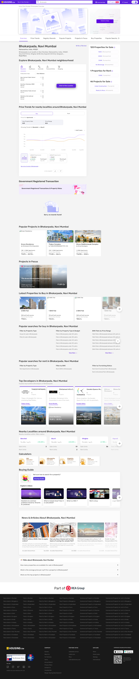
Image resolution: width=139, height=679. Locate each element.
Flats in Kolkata (27, 622)
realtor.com (72, 654)
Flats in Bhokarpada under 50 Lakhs (67, 343)
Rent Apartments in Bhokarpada (29, 369)
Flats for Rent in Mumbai (46, 598)
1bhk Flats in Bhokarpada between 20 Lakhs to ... (107, 334)
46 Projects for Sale (100, 81)
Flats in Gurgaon (28, 616)
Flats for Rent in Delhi (45, 613)
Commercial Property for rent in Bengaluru (118, 601)
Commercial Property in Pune (89, 607)
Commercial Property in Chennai (89, 610)
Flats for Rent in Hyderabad (47, 604)
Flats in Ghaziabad (28, 637)
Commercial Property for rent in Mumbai (118, 598)
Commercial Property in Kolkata (89, 622)
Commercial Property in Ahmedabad (90, 625)
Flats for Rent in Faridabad (47, 634)
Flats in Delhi (27, 613)
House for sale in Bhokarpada (28, 334)
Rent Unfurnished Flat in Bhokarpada (103, 372)
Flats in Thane (27, 628)
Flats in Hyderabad (28, 604)
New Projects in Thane (66, 628)
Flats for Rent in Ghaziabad (47, 637)
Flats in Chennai (28, 610)
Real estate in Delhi (9, 613)
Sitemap (95, 657)
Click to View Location (105, 21)
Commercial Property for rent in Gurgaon (118, 616)
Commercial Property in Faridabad (90, 634)
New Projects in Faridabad (67, 634)
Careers (47, 651)
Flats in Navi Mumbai (29, 631)
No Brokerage (104, 65)
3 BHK (104, 60)
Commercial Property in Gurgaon (90, 616)
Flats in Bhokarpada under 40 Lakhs (67, 340)
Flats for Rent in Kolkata (46, 622)
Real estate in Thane (9, 628)
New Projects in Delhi (66, 613)
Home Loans (96, 654)
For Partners (48, 657)
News (94, 651)
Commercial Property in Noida (89, 619)
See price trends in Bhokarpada (29, 166)
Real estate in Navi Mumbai (11, 631)
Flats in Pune (27, 607)
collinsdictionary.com (74, 659)
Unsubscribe (48, 670)
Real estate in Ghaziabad (10, 637)
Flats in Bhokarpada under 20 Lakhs (67, 334)
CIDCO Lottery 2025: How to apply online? (35, 540)
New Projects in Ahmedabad (68, 625)
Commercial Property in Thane (89, 628)
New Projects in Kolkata (67, 622)
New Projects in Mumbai (67, 598)
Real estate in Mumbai (10, 598)
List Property (113, 2)
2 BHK (104, 56)
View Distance (40, 73)
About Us (47, 654)
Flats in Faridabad (28, 634)
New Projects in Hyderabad (68, 604)
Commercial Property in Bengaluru (90, 601)
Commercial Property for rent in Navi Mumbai (119, 631)
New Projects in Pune (66, 607)
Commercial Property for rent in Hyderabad (119, 604)
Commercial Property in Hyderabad (90, 604)
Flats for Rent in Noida (45, 619)
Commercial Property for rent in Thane (117, 628)
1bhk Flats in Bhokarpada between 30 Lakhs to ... (107, 337)
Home (20, 6)
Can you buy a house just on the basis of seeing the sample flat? (62, 540)
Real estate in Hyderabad (10, 604)
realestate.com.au (74, 651)
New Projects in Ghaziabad (67, 637)
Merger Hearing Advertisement (53, 673)
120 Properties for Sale (101, 47)
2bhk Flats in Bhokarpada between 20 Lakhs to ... (107, 346)
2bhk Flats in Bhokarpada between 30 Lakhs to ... (107, 349)
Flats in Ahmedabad (29, 625)
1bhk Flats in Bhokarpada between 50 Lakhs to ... (107, 343)
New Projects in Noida (66, 619)
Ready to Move (104, 90)
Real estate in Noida (9, 619)
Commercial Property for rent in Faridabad (118, 634)
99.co (70, 657)
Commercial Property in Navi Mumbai (91, 631)
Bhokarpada (34, 6)
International (96, 659)
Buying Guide (39, 479)
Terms (46, 659)
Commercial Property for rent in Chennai (118, 610)
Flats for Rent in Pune (45, 607)
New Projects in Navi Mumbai (68, 631)
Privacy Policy (48, 665)
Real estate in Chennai (10, 610)
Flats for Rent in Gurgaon (46, 616)
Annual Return (49, 662)
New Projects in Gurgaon (67, 616)
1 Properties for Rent (100, 70)
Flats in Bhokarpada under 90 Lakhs (67, 349)
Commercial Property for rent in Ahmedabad (119, 625)
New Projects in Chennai (67, 610)
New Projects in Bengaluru (67, 601)
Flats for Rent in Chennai (46, 610)
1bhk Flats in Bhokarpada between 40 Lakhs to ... (107, 340)
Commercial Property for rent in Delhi (117, 613)
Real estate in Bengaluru (10, 601)
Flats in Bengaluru (28, 601)
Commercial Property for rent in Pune (117, 607)
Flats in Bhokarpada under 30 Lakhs (67, 337)
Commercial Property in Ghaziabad (90, 637)
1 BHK (104, 52)
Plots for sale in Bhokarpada (28, 337)
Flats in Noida (27, 619)
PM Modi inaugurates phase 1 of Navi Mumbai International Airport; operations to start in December (90, 540)
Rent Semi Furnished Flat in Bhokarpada (104, 369)
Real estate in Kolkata (9, 622)
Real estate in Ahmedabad (11, 625)
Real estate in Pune (9, 607)
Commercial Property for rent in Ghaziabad (118, 637)
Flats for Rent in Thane (46, 628)
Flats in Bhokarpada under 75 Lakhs (66, 346)
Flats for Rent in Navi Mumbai (48, 631)
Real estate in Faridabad (10, 634)
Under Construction (104, 86)
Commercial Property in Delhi (88, 613)
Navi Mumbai (26, 6)
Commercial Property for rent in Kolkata (118, 622)
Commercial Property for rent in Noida (117, 619)
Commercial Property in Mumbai (89, 598)
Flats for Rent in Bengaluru (47, 601)
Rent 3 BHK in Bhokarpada (64, 369)
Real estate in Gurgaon (10, 616)
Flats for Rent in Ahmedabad (47, 625)
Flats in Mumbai (28, 598)
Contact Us (48, 667)
